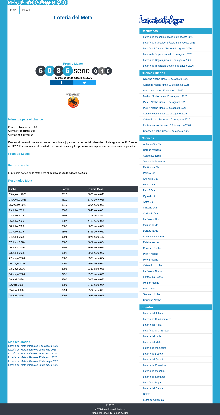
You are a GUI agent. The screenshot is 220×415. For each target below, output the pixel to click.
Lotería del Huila (152, 324)
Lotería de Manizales (154, 347)
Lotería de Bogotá (153, 353)
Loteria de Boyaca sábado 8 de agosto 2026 (167, 54)
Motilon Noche (151, 282)
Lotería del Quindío (153, 359)
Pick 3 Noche (150, 259)
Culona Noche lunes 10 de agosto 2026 (165, 113)
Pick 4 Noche (150, 253)
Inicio (13, 10)
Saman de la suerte (154, 161)
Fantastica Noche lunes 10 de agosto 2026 (167, 125)
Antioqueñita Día (152, 144)
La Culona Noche (152, 271)
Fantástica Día (151, 167)
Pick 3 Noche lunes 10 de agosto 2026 (164, 102)
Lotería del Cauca (153, 388)
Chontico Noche (152, 248)
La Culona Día (151, 219)
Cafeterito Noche (152, 265)
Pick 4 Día (149, 184)
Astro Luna (149, 288)
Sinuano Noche (151, 294)
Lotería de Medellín (153, 371)
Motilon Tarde (150, 225)
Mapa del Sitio (100, 413)
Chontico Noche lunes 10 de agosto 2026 (166, 131)
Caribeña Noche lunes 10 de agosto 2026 (166, 84)
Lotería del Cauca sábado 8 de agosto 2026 (167, 48)
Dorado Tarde (150, 230)
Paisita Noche (151, 242)
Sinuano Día (150, 207)
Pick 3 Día (149, 190)
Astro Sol (148, 202)
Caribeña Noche (152, 300)
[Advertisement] (73, 41)
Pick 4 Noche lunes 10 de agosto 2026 (164, 107)
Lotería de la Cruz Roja (156, 330)
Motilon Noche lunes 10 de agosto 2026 (165, 96)
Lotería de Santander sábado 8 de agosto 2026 (169, 42)
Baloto (26, 10)
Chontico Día (150, 178)
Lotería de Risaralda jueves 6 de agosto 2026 (168, 65)
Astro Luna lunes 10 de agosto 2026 (163, 90)
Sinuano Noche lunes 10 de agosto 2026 (165, 79)
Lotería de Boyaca (153, 382)
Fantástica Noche (153, 277)
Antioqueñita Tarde (153, 236)
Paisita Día (149, 173)
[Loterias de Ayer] (161, 24)
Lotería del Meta (152, 342)
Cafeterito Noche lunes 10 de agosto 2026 (166, 119)
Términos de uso (119, 413)
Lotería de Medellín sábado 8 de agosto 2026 (168, 37)
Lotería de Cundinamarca (157, 319)
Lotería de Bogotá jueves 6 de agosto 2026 (167, 60)
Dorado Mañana (152, 149)
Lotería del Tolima (153, 313)
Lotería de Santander (154, 376)
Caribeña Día (150, 213)
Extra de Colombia (153, 400)
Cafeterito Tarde (152, 155)
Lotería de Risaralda (154, 365)
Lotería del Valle (152, 336)
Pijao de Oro (150, 196)
